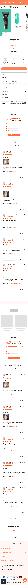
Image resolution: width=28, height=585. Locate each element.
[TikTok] (17, 543)
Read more (4, 87)
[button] (14, 68)
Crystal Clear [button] (14, 203)
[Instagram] (14, 543)
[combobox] (19, 145)
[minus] (11, 54)
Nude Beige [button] (13, 171)
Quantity (14, 51)
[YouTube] (20, 543)
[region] (14, 123)
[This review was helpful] (20, 177)
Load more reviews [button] (14, 295)
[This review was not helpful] (23, 177)
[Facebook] (7, 543)
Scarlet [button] (13, 253)
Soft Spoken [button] (14, 227)
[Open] (3, 581)
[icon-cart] (25, 7)
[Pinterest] (10, 543)
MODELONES (11, 582)
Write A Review (14, 135)
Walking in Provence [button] (15, 283)
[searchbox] (8, 142)
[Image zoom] (11, 20)
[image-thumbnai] (2, 34)
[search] (4, 7)
